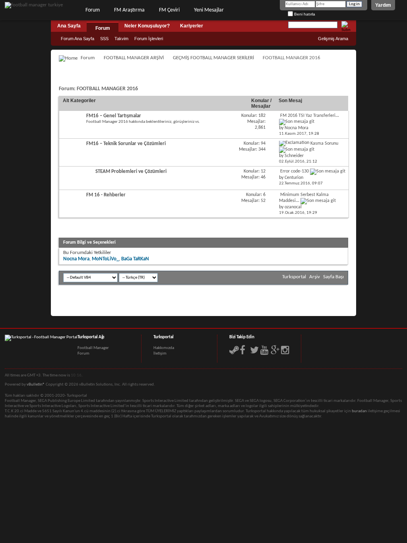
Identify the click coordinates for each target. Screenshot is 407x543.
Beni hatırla (304, 14)
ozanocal (293, 207)
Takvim (121, 38)
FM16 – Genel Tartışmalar (113, 115)
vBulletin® (36, 384)
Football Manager (93, 348)
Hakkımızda (163, 348)
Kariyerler (191, 26)
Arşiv (314, 276)
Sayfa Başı (333, 276)
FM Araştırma (129, 10)
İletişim (160, 353)
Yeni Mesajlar (209, 10)
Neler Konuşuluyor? (147, 26)
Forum (92, 10)
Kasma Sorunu (324, 143)
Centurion (294, 177)
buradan (359, 411)
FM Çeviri (169, 10)
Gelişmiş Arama (333, 38)
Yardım (383, 5)
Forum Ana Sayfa (77, 38)
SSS (104, 38)
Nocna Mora (296, 128)
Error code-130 (294, 171)
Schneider (294, 155)
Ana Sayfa (69, 26)
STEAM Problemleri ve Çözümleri (131, 171)
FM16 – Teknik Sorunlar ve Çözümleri (126, 143)
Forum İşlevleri (148, 38)
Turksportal (294, 276)
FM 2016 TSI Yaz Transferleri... (309, 115)
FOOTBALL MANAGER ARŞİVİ (134, 57)
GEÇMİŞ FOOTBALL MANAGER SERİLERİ (213, 57)
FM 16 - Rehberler (106, 195)
